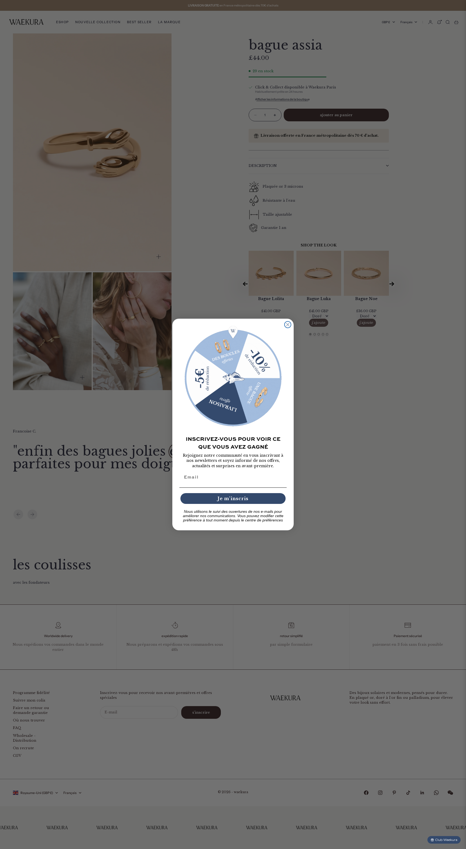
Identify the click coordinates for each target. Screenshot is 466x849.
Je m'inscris (233, 498)
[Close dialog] (288, 324)
